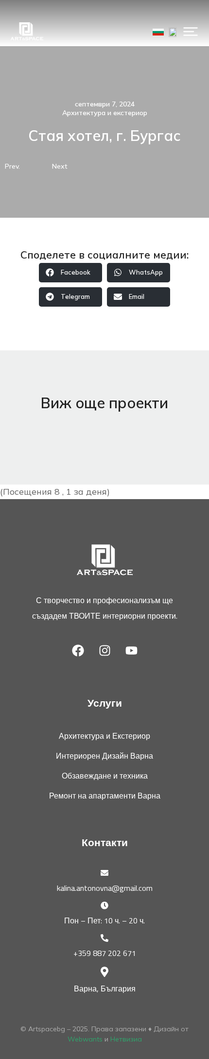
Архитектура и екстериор (104, 112)
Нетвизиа (126, 1039)
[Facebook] (78, 650)
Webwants (85, 1039)
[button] (190, 31)
